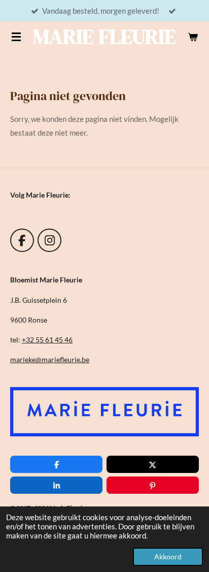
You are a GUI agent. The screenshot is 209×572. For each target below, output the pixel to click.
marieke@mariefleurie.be (49, 359)
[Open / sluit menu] (16, 36)
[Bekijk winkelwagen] (193, 36)
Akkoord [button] (168, 557)
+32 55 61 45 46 (47, 339)
